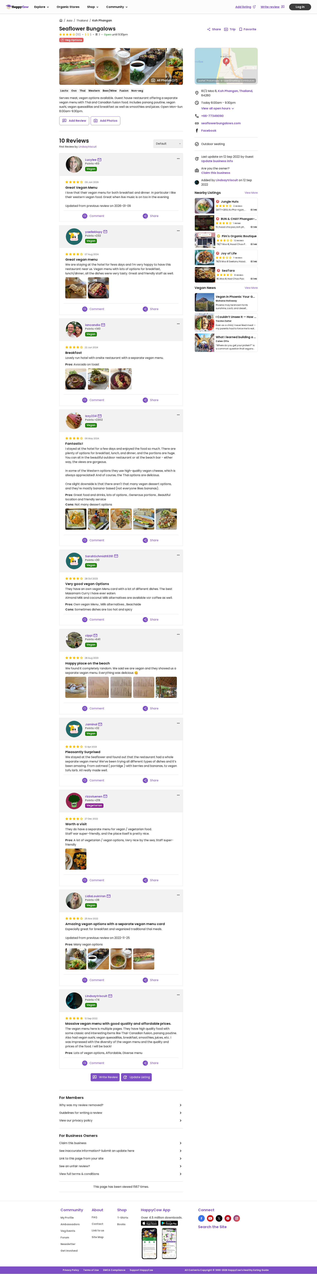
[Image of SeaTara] (205, 274)
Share (216, 29)
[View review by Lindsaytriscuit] (74, 1001)
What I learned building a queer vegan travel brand (254, 337)
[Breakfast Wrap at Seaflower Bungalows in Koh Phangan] (75, 958)
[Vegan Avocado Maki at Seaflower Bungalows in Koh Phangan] (98, 958)
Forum (65, 1237)
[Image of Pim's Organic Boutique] (205, 240)
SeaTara (228, 271)
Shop (91, 7)
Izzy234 (91, 416)
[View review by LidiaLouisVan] (74, 901)
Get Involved (69, 1251)
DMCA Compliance (114, 1270)
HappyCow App (155, 1210)
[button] (226, 62)
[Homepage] (17, 6)
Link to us (98, 1230)
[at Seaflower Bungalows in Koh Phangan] (75, 287)
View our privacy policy (75, 1120)
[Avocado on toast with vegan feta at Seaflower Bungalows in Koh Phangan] (98, 378)
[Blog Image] (204, 302)
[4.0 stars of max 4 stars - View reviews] (67, 34)
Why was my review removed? (81, 1105)
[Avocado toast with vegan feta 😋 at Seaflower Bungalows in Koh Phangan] (166, 519)
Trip (233, 29)
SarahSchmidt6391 (99, 556)
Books (121, 1224)
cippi (88, 635)
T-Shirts (122, 1217)
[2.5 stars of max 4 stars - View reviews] (223, 257)
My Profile (67, 1217)
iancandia (92, 325)
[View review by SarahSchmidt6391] (74, 561)
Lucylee (90, 160)
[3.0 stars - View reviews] (224, 240)
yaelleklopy (93, 232)
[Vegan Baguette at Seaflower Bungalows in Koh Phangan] (143, 958)
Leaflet (201, 80)
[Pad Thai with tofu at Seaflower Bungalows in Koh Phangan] (75, 519)
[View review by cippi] (74, 640)
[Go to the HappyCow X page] (219, 1218)
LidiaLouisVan (95, 896)
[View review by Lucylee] (74, 164)
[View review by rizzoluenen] (74, 801)
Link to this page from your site (81, 1158)
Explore (39, 7)
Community (115, 7)
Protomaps (213, 80)
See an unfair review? (74, 1166)
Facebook (208, 130)
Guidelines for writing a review (80, 1113)
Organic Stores (68, 7)
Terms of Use (91, 1270)
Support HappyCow (141, 1270)
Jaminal (91, 724)
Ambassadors (70, 1224)
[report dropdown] (178, 158)
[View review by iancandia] (74, 329)
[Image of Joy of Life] (204, 257)
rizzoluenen (93, 796)
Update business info (217, 161)
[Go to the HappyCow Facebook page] (201, 1218)
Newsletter (68, 1244)
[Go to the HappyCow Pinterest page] (228, 1218)
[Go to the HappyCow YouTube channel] (210, 1218)
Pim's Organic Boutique (239, 236)
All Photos (167, 80)
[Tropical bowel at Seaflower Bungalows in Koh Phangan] (75, 378)
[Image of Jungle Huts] (204, 205)
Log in (300, 7)
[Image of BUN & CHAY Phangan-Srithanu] (204, 223)
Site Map (98, 1237)
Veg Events (68, 1231)
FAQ (94, 1217)
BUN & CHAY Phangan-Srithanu (244, 219)
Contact (97, 1224)
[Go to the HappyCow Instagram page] (236, 1218)
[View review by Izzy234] (74, 421)
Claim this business (72, 1143)
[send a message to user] (100, 160)
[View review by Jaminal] (74, 729)
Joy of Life (229, 253)
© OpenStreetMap (230, 80)
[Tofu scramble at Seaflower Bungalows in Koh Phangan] (121, 519)
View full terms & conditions (79, 1174)
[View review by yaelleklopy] (74, 236)
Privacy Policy (71, 1270)
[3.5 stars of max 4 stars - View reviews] (223, 205)
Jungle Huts (229, 202)
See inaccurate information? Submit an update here (96, 1151)
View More (251, 193)
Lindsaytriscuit (88, 146)
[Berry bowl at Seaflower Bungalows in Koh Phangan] (121, 378)
